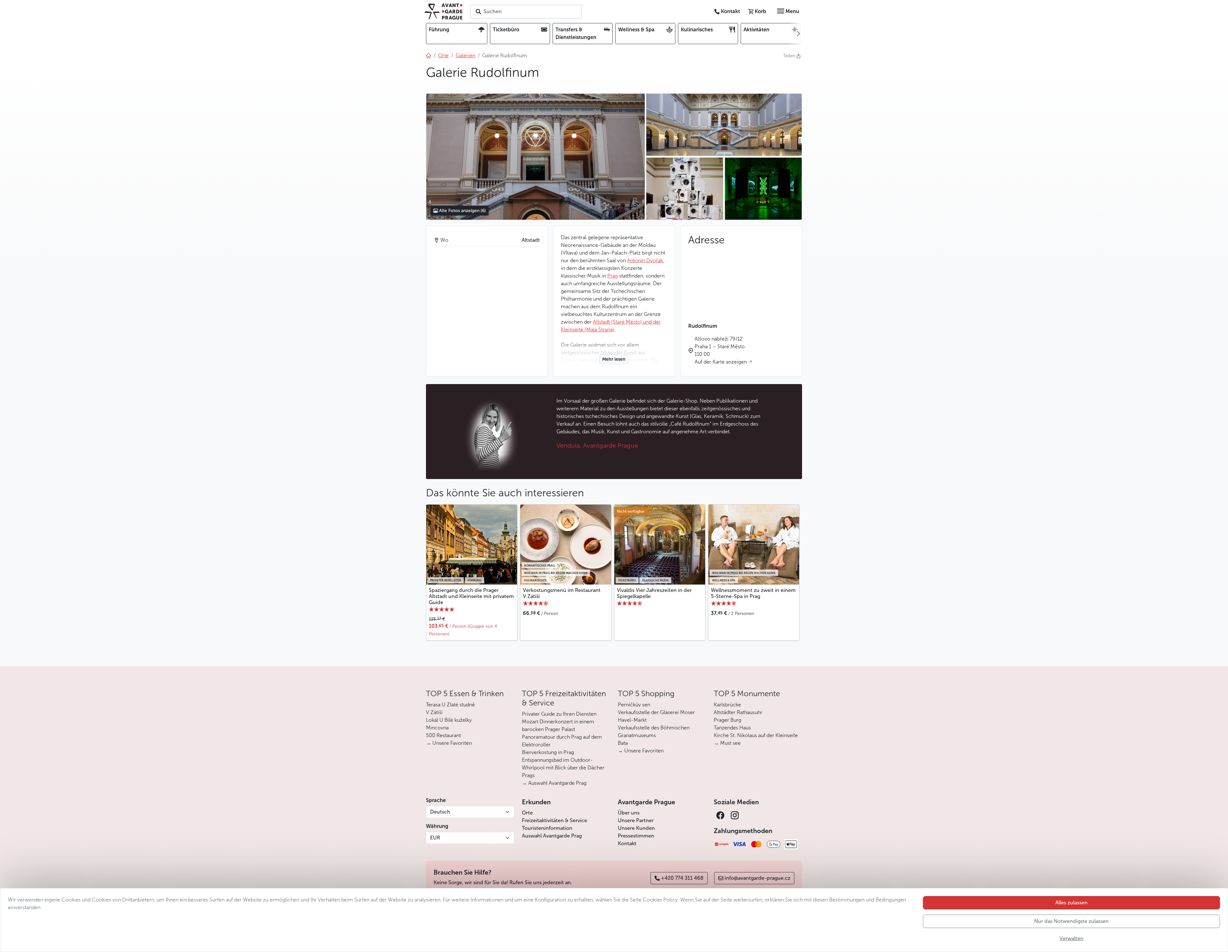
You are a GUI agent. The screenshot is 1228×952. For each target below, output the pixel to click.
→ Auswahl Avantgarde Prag (554, 783)
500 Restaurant (443, 735)
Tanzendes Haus (732, 728)
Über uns (629, 813)
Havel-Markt (632, 720)
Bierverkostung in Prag (548, 752)
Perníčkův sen (634, 705)
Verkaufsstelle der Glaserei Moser (656, 712)
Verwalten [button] (1071, 938)
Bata (623, 743)
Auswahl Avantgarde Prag (552, 836)
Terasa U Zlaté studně (450, 705)
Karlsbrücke (727, 705)
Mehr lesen (614, 359)
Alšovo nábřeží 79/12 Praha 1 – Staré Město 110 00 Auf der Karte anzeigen (721, 350)
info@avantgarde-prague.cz (757, 878)
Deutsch (440, 812)
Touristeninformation (547, 828)
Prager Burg (727, 720)
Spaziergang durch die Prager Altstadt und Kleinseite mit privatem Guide (471, 596)
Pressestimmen (636, 836)
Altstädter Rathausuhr (738, 712)
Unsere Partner (636, 820)
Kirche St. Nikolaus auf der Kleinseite (756, 735)
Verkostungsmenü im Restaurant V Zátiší (562, 593)
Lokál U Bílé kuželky (449, 720)
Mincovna (437, 728)
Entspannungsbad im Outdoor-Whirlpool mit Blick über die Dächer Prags (563, 767)
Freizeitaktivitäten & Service (554, 820)
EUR (435, 838)
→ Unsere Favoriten (449, 743)
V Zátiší (434, 712)
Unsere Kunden (636, 828)
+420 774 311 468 (682, 878)
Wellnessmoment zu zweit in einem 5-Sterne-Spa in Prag (753, 593)
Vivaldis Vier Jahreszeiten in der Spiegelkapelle (654, 593)
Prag (612, 276)
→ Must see (727, 743)
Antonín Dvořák (645, 260)
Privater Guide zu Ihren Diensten (559, 714)
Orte (527, 813)
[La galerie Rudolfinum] (535, 157)
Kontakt (627, 843)
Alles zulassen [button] (1071, 903)
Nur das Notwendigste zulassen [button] (1071, 921)
